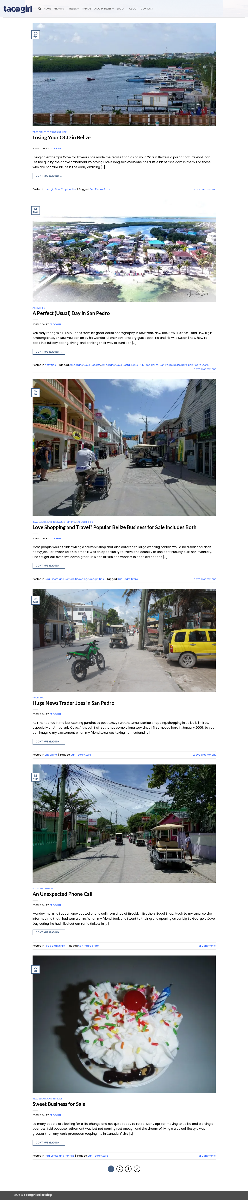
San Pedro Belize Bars (173, 365)
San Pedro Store (100, 189)
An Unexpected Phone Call (62, 894)
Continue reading (49, 175)
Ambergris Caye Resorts (84, 365)
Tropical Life (58, 132)
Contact (147, 8)
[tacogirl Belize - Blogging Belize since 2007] (17, 8)
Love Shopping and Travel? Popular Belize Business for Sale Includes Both (114, 527)
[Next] (137, 1169)
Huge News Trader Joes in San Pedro (74, 703)
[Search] (39, 8)
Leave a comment (204, 189)
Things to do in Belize (97, 8)
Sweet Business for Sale (59, 1104)
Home (47, 8)
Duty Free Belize (148, 365)
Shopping (69, 522)
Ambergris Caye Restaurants (119, 365)
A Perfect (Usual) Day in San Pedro (71, 313)
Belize (73, 8)
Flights (59, 8)
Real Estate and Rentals (48, 522)
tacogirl (55, 148)
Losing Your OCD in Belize (62, 137)
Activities (39, 307)
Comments (207, 945)
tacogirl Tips (41, 132)
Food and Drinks (43, 888)
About (133, 8)
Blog (120, 8)
